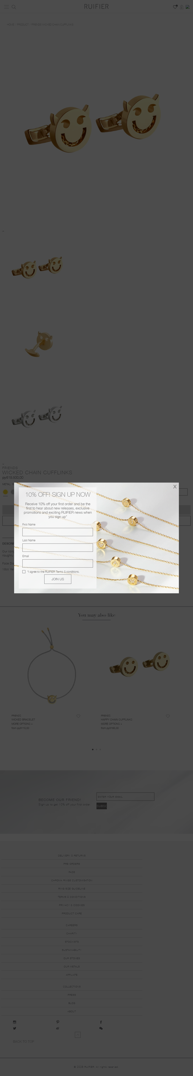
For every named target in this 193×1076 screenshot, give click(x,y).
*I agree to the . (53, 571)
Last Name (28, 540)
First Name (28, 524)
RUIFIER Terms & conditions (62, 571)
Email (25, 556)
